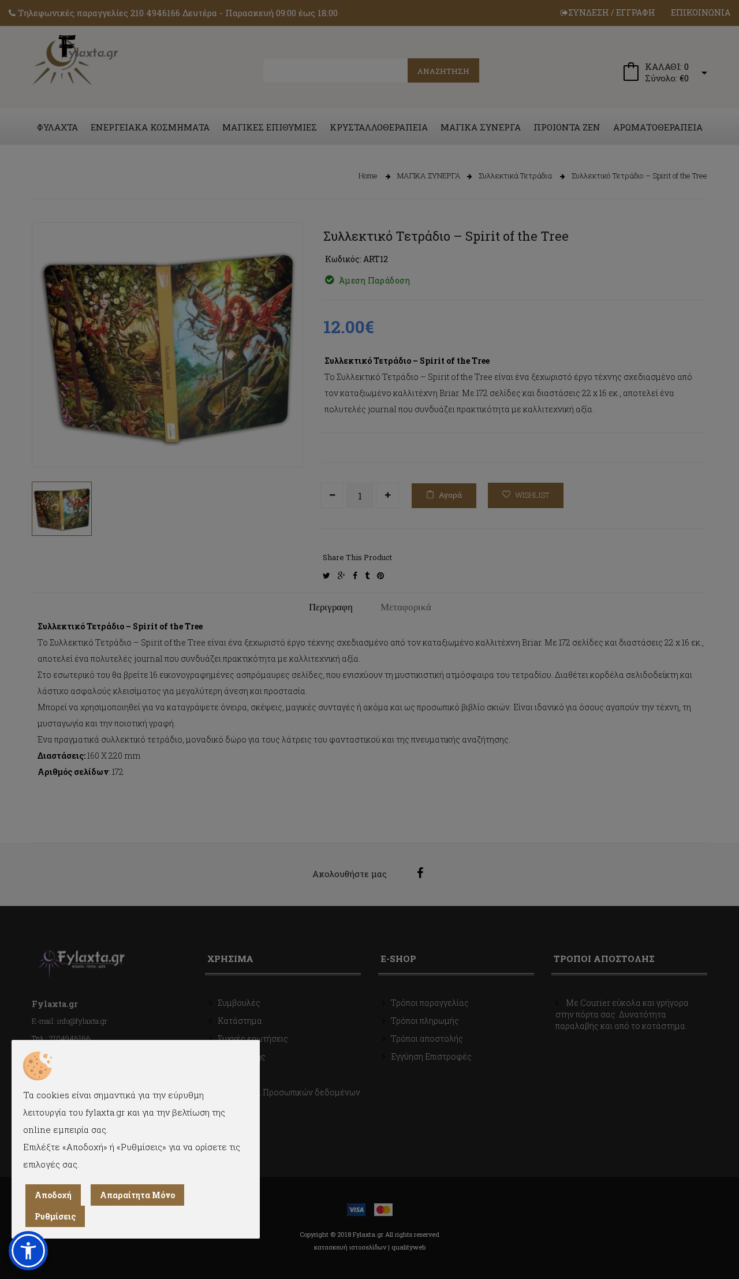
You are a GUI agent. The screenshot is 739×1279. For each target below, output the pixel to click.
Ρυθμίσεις (55, 1216)
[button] (28, 1250)
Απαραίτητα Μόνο (137, 1194)
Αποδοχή (53, 1194)
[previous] (49, 438)
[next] (285, 438)
